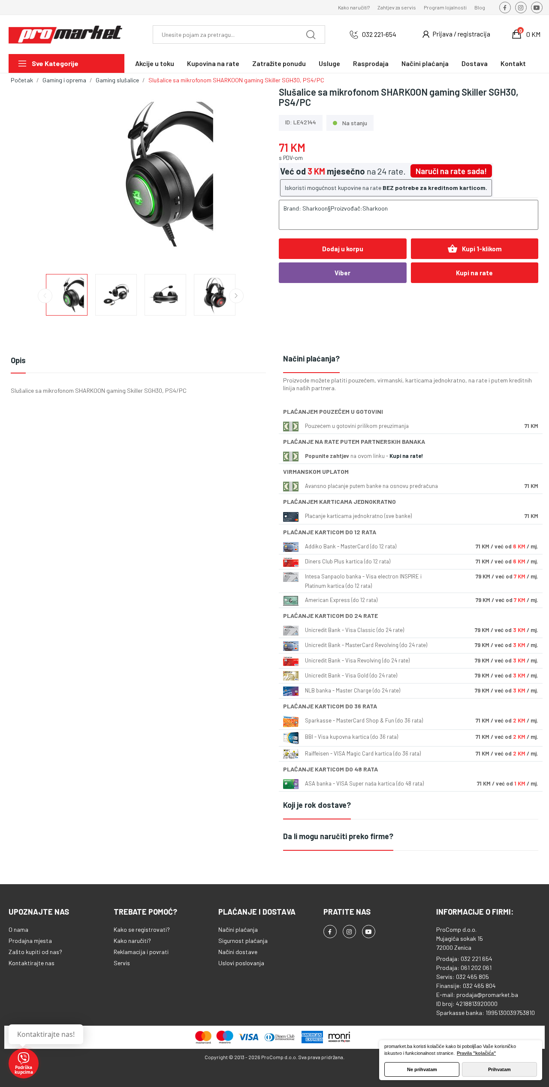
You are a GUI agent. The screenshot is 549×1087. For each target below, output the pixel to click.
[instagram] (521, 7)
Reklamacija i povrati (141, 951)
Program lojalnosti (445, 7)
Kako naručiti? (354, 7)
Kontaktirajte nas (31, 963)
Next (250, 175)
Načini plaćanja (238, 929)
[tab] (410, 359)
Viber (342, 273)
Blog (479, 7)
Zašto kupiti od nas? (35, 951)
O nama (18, 929)
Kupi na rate (474, 273)
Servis (122, 963)
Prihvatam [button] (499, 1069)
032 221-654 (379, 34)
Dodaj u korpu (342, 249)
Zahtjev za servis (396, 7)
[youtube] (537, 7)
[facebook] (505, 7)
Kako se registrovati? (142, 929)
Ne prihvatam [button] (422, 1069)
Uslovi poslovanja (241, 963)
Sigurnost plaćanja (243, 940)
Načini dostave (237, 951)
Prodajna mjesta (30, 940)
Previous (31, 175)
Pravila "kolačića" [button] (476, 1053)
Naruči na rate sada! (451, 171)
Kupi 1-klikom (474, 249)
